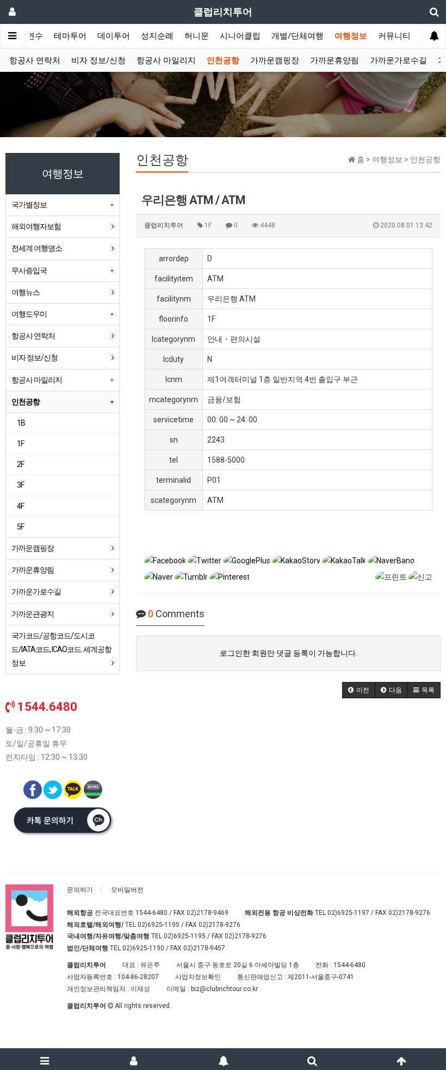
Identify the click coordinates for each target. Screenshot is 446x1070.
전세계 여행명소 (36, 248)
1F (20, 443)
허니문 (196, 36)
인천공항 (223, 60)
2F (20, 464)
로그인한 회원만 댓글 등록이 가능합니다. (288, 653)
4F (20, 506)
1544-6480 (151, 913)
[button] (358, 690)
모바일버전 (127, 890)
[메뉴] (44, 1059)
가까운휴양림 (334, 60)
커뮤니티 (394, 36)
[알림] (223, 1059)
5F (20, 526)
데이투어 (113, 36)
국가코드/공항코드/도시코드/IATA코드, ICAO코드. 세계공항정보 (61, 649)
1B (21, 423)
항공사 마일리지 (166, 60)
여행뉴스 (25, 292)
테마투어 (70, 36)
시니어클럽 (240, 36)
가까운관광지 (32, 614)
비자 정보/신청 (98, 60)
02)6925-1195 (158, 924)
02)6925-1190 (143, 948)
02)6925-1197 (348, 913)
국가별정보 (29, 204)
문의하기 (80, 890)
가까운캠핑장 (274, 60)
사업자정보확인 (198, 977)
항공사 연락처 (34, 60)
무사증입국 (29, 270)
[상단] (401, 1059)
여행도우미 (29, 314)
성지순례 (157, 36)
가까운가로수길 (398, 60)
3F (20, 485)
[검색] (312, 1059)
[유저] (133, 1059)
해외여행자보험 (36, 226)
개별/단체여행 (297, 36)
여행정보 (350, 36)
